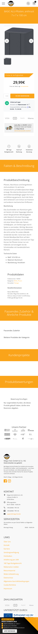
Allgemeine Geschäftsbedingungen (16, 581)
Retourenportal (9, 570)
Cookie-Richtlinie (10, 585)
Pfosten (20, 281)
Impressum (8, 588)
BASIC (15, 281)
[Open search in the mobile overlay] (28, 3)
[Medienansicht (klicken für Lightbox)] (19, 41)
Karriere (7, 549)
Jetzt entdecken (9, 631)
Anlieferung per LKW (11, 560)
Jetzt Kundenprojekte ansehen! (22, 130)
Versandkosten (24, 86)
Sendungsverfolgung (11, 552)
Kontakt (6, 545)
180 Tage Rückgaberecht (13, 563)
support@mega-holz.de (14, 514)
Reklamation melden (11, 567)
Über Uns (7, 542)
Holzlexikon (8, 556)
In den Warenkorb (22, 96)
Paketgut (16, 283)
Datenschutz (8, 578)
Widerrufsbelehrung (11, 574)
